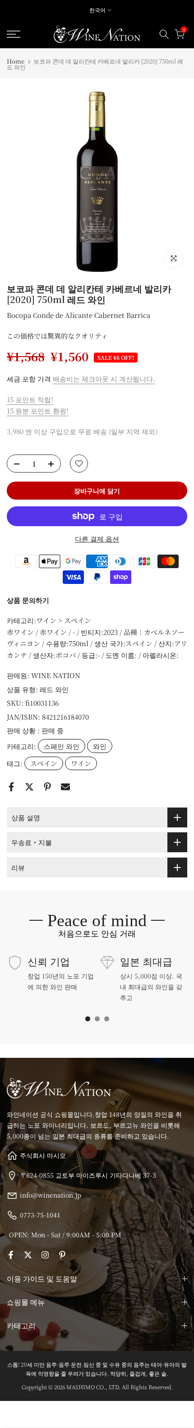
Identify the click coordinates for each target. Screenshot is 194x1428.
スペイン (43, 763)
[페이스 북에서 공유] (11, 787)
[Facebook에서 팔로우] (11, 1254)
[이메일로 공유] (65, 787)
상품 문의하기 (28, 600)
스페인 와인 (61, 746)
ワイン (81, 763)
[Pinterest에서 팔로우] (62, 1254)
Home (15, 61)
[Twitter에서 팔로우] (28, 1254)
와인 (99, 746)
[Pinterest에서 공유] (47, 787)
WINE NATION (55, 675)
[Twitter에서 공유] (29, 787)
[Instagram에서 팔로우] (45, 1254)
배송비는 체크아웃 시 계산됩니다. (104, 378)
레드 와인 (54, 689)
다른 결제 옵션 (97, 538)
